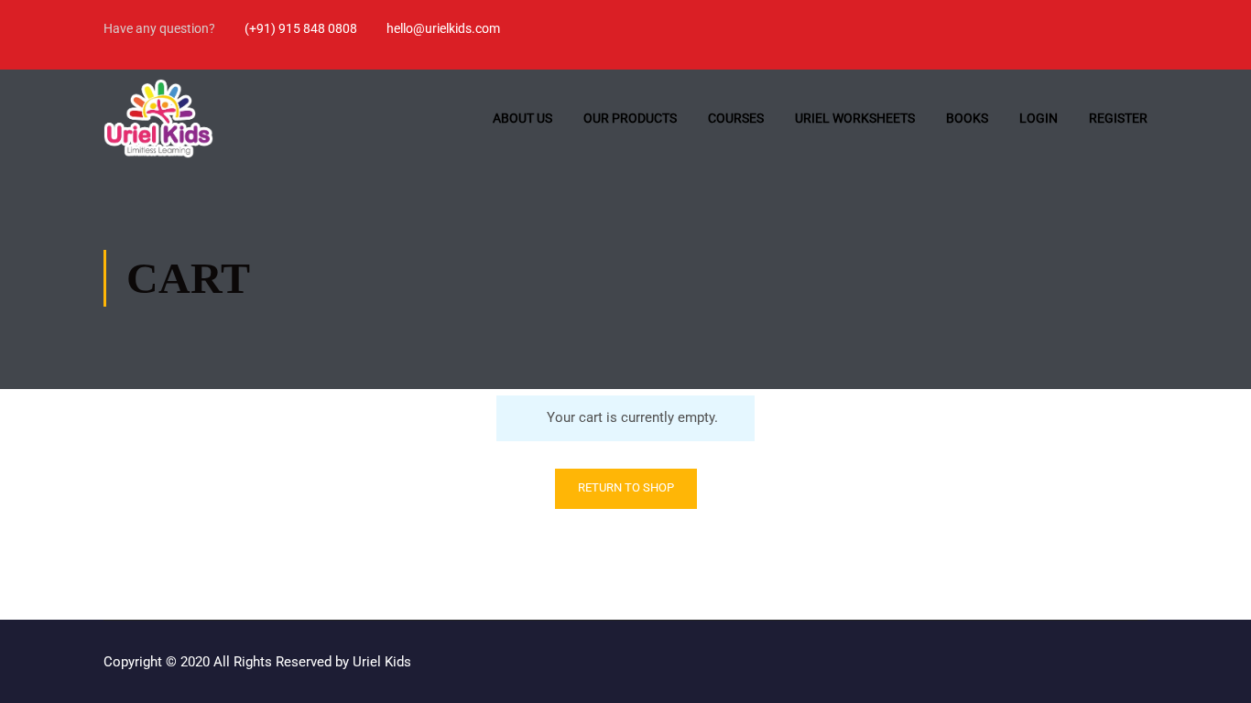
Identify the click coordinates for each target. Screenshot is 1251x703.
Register (1118, 118)
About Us (522, 118)
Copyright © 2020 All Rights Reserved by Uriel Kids (257, 662)
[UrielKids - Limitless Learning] (158, 118)
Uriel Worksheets (855, 118)
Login (1038, 118)
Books (967, 118)
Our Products (630, 118)
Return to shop (626, 487)
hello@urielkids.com (443, 28)
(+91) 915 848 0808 (301, 28)
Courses (736, 118)
